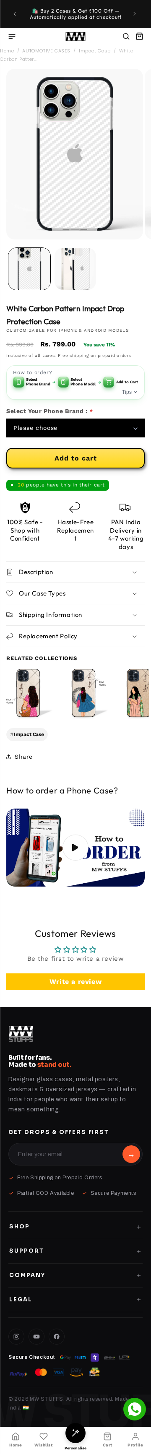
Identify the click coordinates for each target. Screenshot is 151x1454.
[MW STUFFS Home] (75, 36)
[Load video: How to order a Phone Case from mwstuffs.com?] (75, 848)
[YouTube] (36, 1337)
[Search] (126, 36)
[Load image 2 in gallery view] (75, 269)
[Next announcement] (135, 14)
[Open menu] (11, 36)
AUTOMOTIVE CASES (46, 50)
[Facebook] (57, 1337)
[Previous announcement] (15, 14)
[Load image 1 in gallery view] (29, 269)
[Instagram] (16, 1337)
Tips (127, 392)
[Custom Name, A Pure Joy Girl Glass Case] (83, 693)
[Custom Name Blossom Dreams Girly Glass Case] (28, 693)
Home (7, 50)
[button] (139, 36)
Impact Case (95, 50)
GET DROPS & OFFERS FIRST (58, 1132)
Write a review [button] (75, 982)
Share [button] (24, 756)
